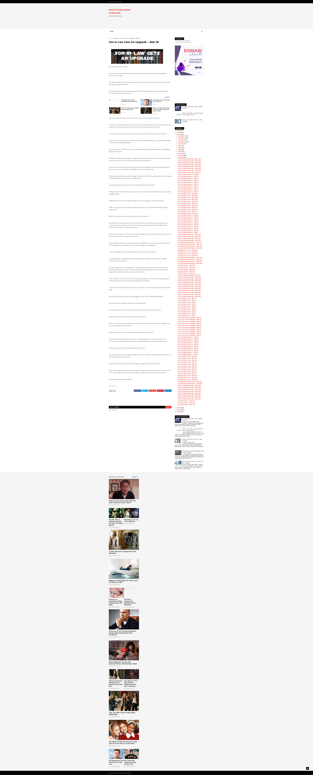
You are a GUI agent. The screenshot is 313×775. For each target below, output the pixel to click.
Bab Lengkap (112, 385)
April (179, 151)
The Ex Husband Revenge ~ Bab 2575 (189, 234)
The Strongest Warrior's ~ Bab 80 (188, 174)
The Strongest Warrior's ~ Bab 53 (188, 350)
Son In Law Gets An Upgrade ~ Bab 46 (189, 325)
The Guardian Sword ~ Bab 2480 (188, 195)
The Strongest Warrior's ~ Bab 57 (188, 343)
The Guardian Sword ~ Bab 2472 (188, 211)
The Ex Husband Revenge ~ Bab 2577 (189, 170)
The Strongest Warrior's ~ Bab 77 (188, 180)
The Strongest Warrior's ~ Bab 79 (188, 176)
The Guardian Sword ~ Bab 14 (187, 310)
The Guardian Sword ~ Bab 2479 (188, 197)
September (181, 142)
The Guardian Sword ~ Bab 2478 (188, 199)
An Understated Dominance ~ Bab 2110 (190, 246)
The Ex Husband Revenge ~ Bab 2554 (189, 395)
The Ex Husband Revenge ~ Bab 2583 (189, 159)
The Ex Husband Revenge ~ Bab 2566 (189, 284)
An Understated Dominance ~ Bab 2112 (190, 242)
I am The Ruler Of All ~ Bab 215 (187, 366)
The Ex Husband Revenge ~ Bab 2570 (189, 277)
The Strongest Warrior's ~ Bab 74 (188, 186)
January (180, 157)
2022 (178, 409)
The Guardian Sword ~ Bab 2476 (188, 203)
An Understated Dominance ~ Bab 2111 (190, 244)
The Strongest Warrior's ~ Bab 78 (188, 178)
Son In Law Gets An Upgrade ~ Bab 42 (189, 333)
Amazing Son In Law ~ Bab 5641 (187, 377)
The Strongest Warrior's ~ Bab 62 (188, 230)
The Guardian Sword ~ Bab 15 (187, 308)
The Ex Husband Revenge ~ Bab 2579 (189, 166)
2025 (178, 132)
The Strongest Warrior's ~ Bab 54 (188, 348)
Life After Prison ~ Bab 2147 (186, 271)
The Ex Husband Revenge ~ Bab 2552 (189, 399)
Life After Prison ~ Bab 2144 (186, 403)
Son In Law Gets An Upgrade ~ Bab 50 (189, 317)
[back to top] (307, 768)
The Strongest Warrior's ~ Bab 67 (188, 221)
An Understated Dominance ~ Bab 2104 (190, 381)
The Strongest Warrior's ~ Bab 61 (188, 232)
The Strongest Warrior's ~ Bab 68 (188, 219)
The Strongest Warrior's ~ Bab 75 (188, 184)
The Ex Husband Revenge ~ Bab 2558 (189, 387)
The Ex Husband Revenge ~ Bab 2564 (189, 288)
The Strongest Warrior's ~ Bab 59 (188, 339)
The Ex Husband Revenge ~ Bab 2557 (189, 389)
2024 (178, 134)
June (179, 147)
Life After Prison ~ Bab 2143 (186, 404)
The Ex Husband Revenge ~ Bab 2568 (189, 281)
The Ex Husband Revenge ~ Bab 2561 (189, 294)
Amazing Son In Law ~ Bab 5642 (188, 375)
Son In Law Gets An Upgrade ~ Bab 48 (189, 321)
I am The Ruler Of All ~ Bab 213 (187, 370)
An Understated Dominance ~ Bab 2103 (190, 383)
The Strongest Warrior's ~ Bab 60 (188, 337)
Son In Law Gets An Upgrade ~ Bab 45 (189, 327)
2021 (178, 411)
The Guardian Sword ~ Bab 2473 (188, 209)
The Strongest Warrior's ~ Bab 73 (188, 188)
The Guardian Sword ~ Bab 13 (187, 312)
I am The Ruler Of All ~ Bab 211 (187, 374)
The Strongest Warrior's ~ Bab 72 (188, 190)
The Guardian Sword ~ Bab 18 (187, 302)
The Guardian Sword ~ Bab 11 (187, 315)
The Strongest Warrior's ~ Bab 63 (188, 228)
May (179, 149)
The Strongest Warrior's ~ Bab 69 (188, 217)
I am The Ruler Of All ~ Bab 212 (187, 372)
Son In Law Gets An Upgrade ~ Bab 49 (189, 319)
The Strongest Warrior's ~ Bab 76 (188, 182)
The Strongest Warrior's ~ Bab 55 (188, 346)
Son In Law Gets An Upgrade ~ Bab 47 (189, 323)
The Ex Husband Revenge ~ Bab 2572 (189, 240)
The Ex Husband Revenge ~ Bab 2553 (189, 397)
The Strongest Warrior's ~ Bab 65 (188, 224)
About (114, 1)
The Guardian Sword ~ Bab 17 (187, 304)
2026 (178, 130)
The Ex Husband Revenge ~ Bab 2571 (189, 275)
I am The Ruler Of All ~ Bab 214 (187, 368)
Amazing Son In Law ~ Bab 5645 (188, 252)
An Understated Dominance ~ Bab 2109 (190, 248)
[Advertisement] (174, 17)
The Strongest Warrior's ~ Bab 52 (188, 352)
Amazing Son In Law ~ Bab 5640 (188, 379)
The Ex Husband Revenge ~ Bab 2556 (189, 391)
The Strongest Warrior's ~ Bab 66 (188, 223)
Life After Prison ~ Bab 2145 (186, 401)
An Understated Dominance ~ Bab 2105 (190, 263)
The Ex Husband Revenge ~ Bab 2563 (189, 290)
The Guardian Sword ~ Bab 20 (187, 298)
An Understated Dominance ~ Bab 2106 (190, 261)
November (181, 138)
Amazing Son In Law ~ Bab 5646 (188, 250)
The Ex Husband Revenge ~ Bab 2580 (189, 165)
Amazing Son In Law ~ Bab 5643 (188, 255)
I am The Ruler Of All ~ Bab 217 (187, 362)
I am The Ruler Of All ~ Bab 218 (187, 360)
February (181, 155)
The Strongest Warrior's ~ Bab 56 (188, 345)
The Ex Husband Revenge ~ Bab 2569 (189, 279)
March (180, 153)
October (181, 140)
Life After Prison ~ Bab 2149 (186, 267)
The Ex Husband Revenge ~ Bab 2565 (189, 286)
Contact (120, 1)
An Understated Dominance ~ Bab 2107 (190, 259)
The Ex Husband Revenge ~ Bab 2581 (189, 163)
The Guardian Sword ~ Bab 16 (187, 306)
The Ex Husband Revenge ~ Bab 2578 (189, 168)
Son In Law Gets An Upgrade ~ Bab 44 (189, 329)
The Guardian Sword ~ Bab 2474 (188, 207)
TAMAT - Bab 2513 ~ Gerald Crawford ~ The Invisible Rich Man (193, 114)
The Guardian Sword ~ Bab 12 (187, 314)
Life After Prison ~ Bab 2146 (186, 273)
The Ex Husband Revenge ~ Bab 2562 (189, 292)
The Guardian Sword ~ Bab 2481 (188, 194)
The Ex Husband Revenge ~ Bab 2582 (189, 161)
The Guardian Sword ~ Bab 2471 (187, 213)
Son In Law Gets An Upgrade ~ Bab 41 (189, 335)
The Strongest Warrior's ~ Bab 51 (188, 354)
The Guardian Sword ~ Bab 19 (187, 300)
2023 (178, 408)
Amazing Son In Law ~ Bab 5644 (188, 254)
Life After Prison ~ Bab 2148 (186, 269)
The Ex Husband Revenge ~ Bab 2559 (189, 385)
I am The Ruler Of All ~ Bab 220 (187, 356)
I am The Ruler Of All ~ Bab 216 (187, 364)
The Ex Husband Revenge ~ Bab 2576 (189, 172)
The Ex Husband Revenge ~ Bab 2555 (189, 393)
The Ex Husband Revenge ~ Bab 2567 (189, 283)
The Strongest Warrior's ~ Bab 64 (188, 226)
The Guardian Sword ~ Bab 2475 (188, 205)
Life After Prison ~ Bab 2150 (186, 265)
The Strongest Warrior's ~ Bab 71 (188, 192)
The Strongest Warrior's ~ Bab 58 (188, 341)
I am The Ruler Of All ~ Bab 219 (187, 358)
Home (110, 1)
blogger (168, 407)
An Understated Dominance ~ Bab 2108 (190, 257)
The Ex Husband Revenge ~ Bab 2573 (189, 238)
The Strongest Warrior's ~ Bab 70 (188, 215)
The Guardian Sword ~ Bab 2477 (188, 201)
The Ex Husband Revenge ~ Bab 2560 (189, 296)
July (179, 145)
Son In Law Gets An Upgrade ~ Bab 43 (189, 331)
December (181, 136)
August (180, 143)
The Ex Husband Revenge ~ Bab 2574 (189, 236)
